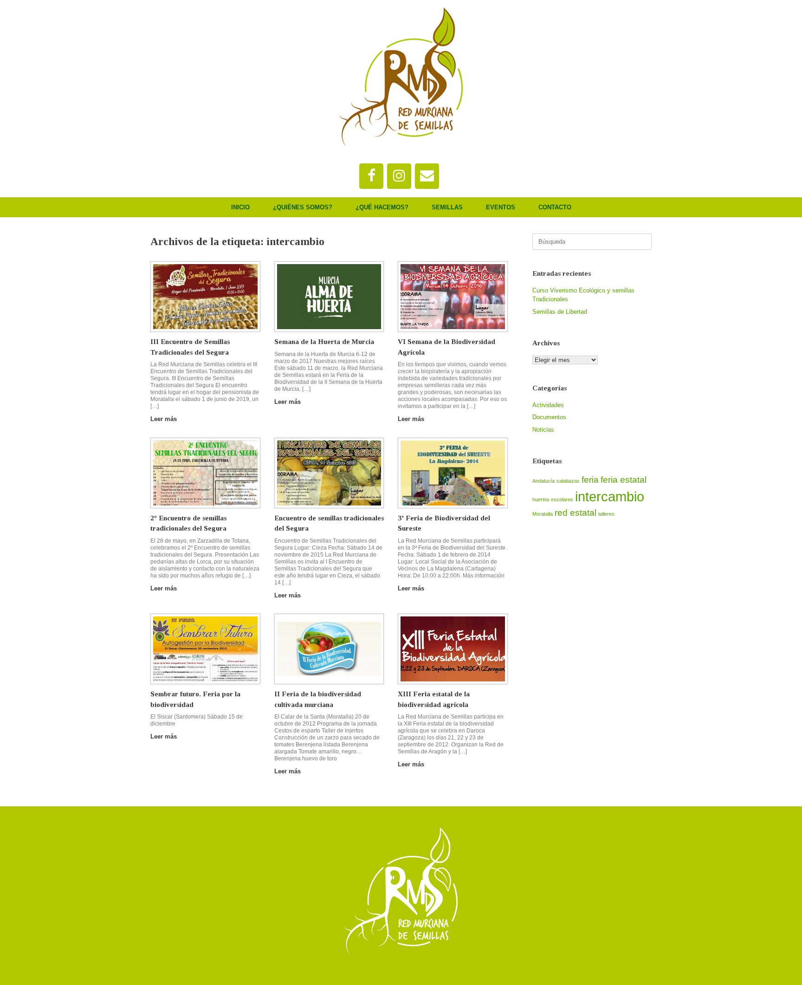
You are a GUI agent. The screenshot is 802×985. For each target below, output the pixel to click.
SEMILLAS (447, 207)
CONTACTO (554, 207)
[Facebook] (371, 176)
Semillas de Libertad (559, 311)
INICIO (240, 207)
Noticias (543, 429)
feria (590, 480)
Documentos (549, 417)
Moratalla (542, 514)
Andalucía (543, 481)
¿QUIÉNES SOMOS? (302, 207)
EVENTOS (500, 207)
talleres (606, 514)
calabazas (568, 481)
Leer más (164, 418)
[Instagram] (399, 176)
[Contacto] (427, 176)
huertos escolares (552, 499)
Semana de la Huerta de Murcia (324, 341)
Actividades (548, 405)
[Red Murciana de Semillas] (401, 77)
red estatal (575, 513)
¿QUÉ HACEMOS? (382, 207)
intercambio (609, 496)
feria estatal (624, 480)
